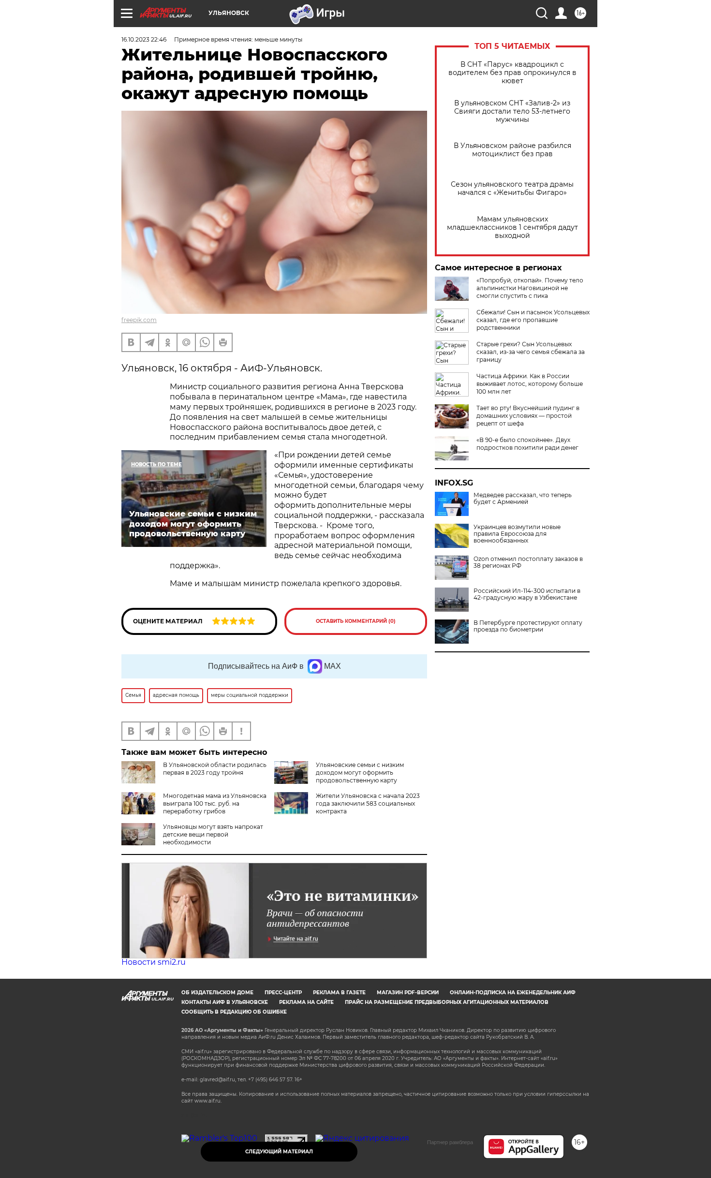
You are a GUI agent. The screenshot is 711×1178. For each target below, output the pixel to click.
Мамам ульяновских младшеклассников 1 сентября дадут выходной (512, 227)
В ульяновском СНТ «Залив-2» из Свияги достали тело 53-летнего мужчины (512, 111)
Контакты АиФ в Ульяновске (224, 1002)
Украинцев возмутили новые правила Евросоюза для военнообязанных (517, 534)
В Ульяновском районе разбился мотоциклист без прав (512, 150)
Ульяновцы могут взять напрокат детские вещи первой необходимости (213, 834)
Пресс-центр (283, 992)
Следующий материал (279, 1152)
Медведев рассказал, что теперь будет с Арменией (523, 498)
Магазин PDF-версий (408, 992)
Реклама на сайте (306, 1002)
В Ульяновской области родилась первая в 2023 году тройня (215, 768)
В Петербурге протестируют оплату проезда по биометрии (528, 626)
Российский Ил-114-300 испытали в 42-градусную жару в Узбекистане (527, 594)
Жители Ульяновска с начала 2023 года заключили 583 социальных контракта (368, 803)
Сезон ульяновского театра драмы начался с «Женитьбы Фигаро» (512, 188)
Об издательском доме (217, 992)
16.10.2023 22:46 (143, 39)
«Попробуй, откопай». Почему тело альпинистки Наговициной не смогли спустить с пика (529, 288)
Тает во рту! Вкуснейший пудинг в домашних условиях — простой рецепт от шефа (527, 415)
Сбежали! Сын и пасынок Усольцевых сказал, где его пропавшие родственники (533, 320)
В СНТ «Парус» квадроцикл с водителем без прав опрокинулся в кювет (512, 72)
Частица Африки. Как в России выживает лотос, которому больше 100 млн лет (529, 383)
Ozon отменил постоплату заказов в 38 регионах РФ (528, 562)
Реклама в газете (339, 992)
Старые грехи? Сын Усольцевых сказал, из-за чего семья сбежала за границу (530, 351)
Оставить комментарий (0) (356, 621)
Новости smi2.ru (153, 962)
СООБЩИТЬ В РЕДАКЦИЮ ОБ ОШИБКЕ (234, 1012)
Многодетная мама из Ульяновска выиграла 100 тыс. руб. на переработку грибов (215, 803)
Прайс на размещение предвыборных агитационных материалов (446, 1002)
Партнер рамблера (450, 1142)
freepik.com (139, 320)
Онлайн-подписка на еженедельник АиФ (513, 992)
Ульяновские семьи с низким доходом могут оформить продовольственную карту (360, 772)
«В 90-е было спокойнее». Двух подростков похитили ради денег (527, 443)
